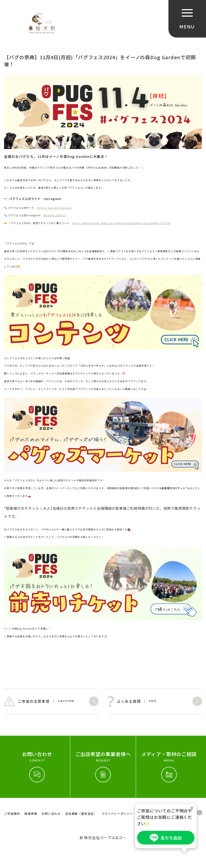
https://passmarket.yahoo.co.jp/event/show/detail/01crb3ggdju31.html (121, 223)
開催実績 (30, 814)
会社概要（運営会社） (81, 814)
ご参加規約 (12, 814)
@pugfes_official (54, 215)
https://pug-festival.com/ (54, 208)
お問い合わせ (51, 814)
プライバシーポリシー (117, 814)
